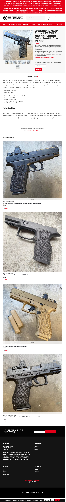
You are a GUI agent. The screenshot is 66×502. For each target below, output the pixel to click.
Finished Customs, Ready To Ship (29, 128)
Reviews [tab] (36, 76)
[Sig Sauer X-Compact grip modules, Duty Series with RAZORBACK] (32, 242)
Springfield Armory (36, 130)
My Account (50, 19)
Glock (6, 208)
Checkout (60, 19)
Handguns (40, 128)
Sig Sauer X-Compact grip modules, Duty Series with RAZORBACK (15, 274)
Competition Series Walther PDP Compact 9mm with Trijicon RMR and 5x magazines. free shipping (22, 416)
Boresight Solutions (30, 130)
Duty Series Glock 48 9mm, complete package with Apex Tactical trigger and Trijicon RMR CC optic (22, 203)
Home (3, 28)
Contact (55, 19)
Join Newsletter (51, 432)
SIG (6, 280)
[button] (59, 24)
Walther (6, 422)
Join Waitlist (38, 69)
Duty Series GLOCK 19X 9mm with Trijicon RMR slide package (15, 346)
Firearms (10, 28)
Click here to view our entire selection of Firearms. (44, 57)
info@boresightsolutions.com (32, 480)
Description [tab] (29, 76)
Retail (7, 28)
